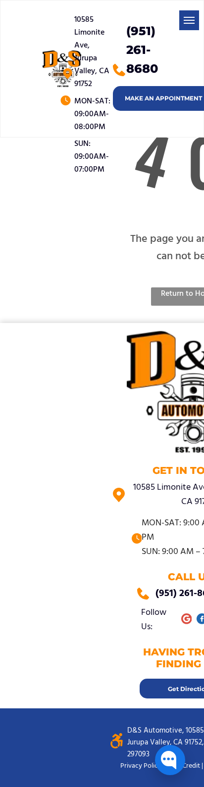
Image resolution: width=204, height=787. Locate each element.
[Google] (186, 620)
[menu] (189, 20)
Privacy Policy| (141, 766)
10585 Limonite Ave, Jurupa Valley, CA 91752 (91, 52)
